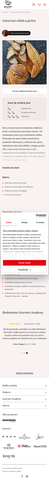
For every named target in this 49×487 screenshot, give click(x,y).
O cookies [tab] (40, 222)
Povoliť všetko (25, 263)
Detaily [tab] (24, 222)
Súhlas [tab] (9, 222)
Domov (5, 12)
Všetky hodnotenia (24, 373)
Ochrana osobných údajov (11, 471)
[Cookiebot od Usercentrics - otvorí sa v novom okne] (35, 215)
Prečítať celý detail (10, 167)
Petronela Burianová (19, 33)
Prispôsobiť (23, 270)
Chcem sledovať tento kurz (24, 91)
